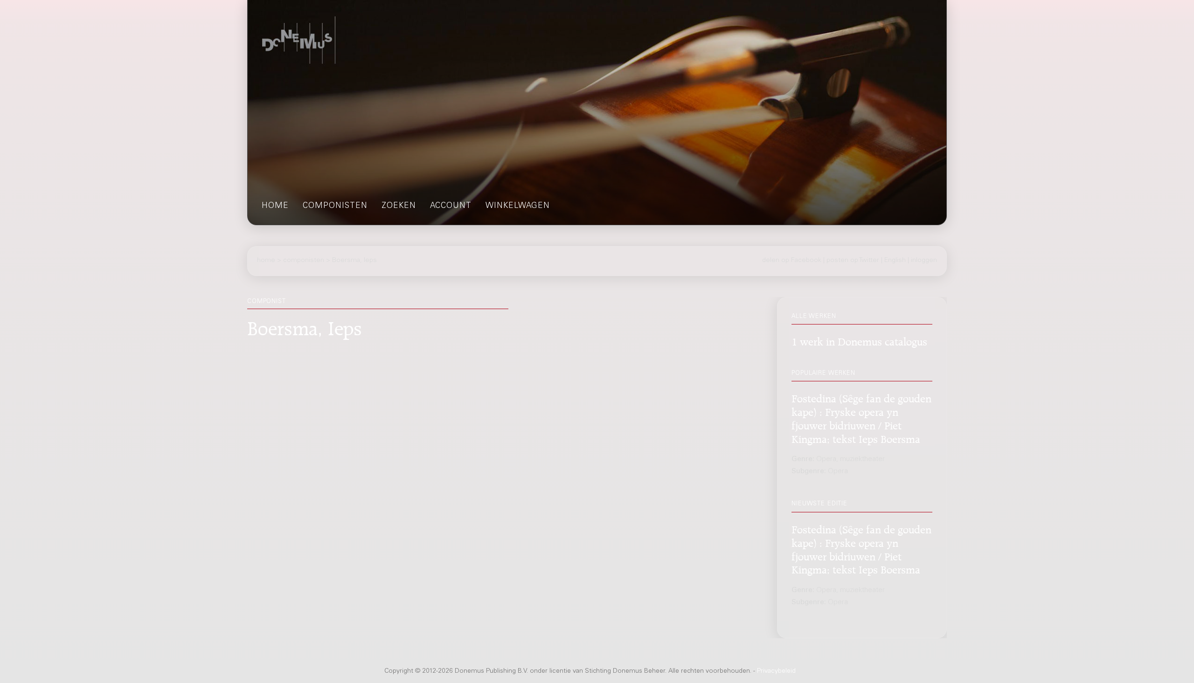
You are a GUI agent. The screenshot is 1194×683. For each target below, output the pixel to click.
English (895, 260)
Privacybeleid (776, 671)
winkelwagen (518, 206)
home (275, 206)
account (451, 206)
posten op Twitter (852, 260)
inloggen (924, 260)
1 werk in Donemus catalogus (859, 340)
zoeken (399, 206)
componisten (335, 206)
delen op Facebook (791, 260)
